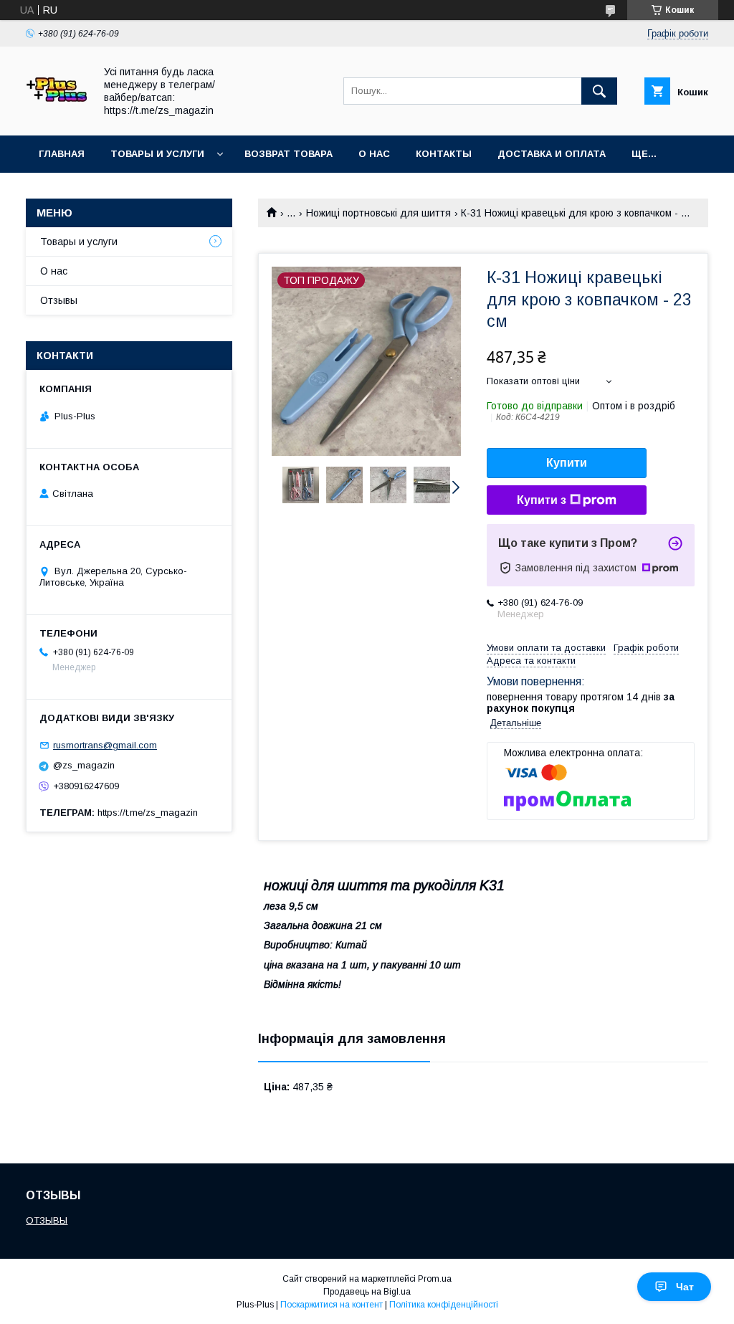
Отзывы (58, 300)
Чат (685, 1286)
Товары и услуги (157, 153)
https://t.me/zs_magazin (147, 812)
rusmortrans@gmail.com (105, 745)
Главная (62, 153)
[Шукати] (599, 91)
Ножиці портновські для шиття (378, 213)
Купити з (541, 500)
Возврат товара (288, 153)
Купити (566, 463)
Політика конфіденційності (443, 1305)
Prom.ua (435, 1279)
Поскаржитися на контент (331, 1305)
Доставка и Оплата (551, 153)
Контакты (444, 153)
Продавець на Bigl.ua (367, 1292)
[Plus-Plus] (56, 117)
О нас (374, 153)
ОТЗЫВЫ (46, 1220)
